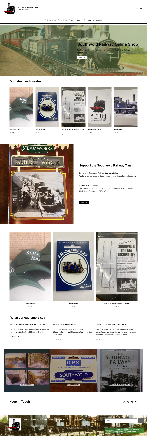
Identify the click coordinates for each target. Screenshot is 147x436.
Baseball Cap (15, 129)
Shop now (82, 57)
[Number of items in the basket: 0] (141, 8)
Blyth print (118, 129)
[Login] (137, 8)
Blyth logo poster (94, 129)
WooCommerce (138, 432)
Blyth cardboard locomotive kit (73, 130)
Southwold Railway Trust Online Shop (28, 8)
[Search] (141, 420)
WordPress (123, 432)
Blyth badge (40, 129)
